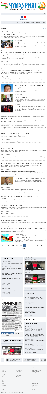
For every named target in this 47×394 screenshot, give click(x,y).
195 (28, 246)
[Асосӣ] (24, 7)
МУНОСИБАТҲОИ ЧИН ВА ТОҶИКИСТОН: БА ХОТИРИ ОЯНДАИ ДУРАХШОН (29, 86)
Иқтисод (3, 370)
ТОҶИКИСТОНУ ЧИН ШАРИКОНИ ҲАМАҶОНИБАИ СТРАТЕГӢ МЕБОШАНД (28, 96)
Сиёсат (3, 369)
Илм (2, 376)
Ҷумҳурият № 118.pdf (8, 333)
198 (40, 246)
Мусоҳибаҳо (19, 374)
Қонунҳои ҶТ (34, 369)
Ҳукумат (3, 386)
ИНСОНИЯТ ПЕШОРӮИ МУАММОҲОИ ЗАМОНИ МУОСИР (35, 341)
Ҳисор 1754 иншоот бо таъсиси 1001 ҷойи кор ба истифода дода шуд (12, 274)
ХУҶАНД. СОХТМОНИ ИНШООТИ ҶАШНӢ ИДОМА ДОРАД (29, 42)
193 (20, 246)
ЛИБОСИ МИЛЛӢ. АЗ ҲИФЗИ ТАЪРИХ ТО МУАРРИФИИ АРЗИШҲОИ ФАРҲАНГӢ (21, 163)
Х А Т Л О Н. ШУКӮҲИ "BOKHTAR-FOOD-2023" (35, 345)
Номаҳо (3, 381)
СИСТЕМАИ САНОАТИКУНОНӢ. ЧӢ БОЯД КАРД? (13, 220)
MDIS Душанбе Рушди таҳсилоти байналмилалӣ (9, 285)
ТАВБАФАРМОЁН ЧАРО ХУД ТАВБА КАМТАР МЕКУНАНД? (30, 178)
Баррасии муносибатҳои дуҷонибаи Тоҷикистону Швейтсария (17, 189)
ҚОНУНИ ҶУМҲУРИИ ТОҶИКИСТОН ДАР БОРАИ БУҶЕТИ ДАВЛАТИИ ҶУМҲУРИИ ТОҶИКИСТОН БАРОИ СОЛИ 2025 (34, 329)
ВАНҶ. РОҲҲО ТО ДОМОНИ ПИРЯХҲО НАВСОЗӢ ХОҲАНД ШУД (17, 133)
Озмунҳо (33, 386)
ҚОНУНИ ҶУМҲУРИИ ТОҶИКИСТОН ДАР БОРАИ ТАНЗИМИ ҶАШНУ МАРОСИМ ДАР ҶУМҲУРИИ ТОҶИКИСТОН (34, 351)
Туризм (3, 380)
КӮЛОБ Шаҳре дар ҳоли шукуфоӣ (9, 290)
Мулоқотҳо (19, 371)
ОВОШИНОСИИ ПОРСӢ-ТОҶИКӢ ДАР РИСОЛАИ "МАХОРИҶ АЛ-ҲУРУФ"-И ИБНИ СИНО (34, 298)
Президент (4, 385)
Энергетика (4, 372)
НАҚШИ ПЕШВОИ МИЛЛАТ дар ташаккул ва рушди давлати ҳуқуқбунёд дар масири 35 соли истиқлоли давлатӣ (35, 314)
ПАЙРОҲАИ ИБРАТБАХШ (7, 148)
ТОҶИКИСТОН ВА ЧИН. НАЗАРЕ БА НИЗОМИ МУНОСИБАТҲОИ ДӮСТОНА (20, 70)
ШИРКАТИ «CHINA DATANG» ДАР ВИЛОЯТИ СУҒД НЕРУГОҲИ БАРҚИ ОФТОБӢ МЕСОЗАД (21, 197)
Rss (45, 28)
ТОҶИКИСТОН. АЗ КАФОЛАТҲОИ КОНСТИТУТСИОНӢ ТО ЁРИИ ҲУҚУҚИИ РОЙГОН (22, 126)
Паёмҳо (18, 369)
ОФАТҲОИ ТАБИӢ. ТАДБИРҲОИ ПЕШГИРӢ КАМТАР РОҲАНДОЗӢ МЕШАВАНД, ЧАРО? (23, 156)
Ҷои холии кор (35, 388)
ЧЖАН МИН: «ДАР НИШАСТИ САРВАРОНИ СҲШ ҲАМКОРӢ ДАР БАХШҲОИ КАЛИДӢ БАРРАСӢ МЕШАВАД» (22, 117)
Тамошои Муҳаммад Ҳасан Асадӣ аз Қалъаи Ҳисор (11, 269)
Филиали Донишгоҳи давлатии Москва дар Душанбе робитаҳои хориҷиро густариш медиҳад (11, 280)
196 (32, 246)
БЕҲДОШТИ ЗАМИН (29, 293)
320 (23, 248)
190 (9, 246)
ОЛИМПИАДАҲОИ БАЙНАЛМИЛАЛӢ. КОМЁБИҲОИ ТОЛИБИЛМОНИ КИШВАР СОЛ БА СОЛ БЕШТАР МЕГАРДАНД (23, 33)
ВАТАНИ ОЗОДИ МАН (29, 303)
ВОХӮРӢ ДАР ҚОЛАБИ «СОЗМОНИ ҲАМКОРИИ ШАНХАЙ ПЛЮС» (18, 78)
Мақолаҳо (19, 375)
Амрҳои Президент (35, 372)
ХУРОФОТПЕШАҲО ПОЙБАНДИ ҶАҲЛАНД (12, 205)
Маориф (3, 377)
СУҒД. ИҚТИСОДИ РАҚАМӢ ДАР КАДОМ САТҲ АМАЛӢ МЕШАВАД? (18, 171)
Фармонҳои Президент (36, 370)
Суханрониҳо (19, 370)
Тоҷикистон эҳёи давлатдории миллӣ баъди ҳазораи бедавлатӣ (34, 308)
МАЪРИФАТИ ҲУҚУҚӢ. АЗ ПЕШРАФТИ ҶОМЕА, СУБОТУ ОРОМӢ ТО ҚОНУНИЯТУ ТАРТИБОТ (29, 236)
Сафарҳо (18, 372)
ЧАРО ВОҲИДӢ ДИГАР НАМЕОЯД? (10, 141)
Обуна (33, 389)
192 (16, 246)
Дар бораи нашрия (35, 385)
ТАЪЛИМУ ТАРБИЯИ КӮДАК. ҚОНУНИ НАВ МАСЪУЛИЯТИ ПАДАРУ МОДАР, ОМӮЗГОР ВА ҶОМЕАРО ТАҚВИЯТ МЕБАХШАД (35, 335)
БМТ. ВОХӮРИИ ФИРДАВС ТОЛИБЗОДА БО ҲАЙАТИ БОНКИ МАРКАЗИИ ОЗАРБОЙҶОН (23, 228)
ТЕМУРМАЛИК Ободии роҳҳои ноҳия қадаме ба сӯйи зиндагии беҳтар (11, 294)
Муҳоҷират (4, 374)
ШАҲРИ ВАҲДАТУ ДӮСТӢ (7, 213)
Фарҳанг (3, 378)
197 (36, 246)
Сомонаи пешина (23, 19)
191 (13, 246)
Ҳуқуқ (3, 375)
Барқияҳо (18, 376)
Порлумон (3, 388)
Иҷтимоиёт (4, 371)
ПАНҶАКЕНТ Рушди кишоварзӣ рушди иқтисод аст (12, 264)
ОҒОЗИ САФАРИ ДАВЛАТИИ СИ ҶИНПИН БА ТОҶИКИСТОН (30, 106)
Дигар (3, 389)
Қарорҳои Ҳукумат (35, 371)
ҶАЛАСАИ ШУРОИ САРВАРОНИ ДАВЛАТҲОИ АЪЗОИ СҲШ (16, 63)
